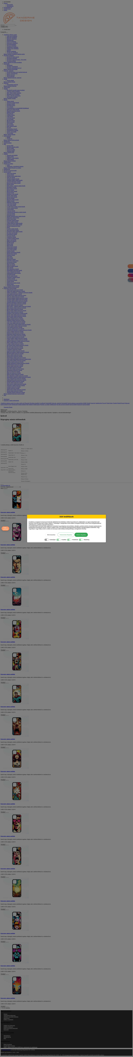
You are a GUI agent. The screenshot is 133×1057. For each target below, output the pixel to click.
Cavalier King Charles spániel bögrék (16, 206)
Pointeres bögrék (11, 255)
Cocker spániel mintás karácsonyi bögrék (17, 326)
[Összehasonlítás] (8, 553)
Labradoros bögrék (11, 237)
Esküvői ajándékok (11, 41)
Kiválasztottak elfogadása (66, 534)
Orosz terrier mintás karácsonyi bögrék (16, 360)
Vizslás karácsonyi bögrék (13, 388)
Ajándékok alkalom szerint (10, 34)
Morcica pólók (10, 148)
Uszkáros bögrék (11, 278)
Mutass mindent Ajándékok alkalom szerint (14, 54)
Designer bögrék (11, 104)
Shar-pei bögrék (11, 263)
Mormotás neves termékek (13, 94)
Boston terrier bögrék (12, 197)
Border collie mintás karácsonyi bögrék (16, 314)
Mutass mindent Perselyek (10, 86)
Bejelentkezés (10, 6)
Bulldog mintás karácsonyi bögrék (15, 319)
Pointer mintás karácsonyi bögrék (15, 366)
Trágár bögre (7, 87)
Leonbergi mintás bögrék (13, 238)
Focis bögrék (10, 106)
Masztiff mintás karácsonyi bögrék (15, 353)
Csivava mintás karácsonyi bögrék (15, 331)
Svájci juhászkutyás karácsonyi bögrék (16, 378)
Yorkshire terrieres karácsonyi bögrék (16, 392)
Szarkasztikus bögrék (12, 129)
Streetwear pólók (11, 149)
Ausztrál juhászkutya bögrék (14, 181)
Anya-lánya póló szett (19, 403)
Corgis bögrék (10, 209)
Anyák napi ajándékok (12, 52)
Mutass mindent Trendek (10, 98)
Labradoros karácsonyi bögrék (14, 349)
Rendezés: (3, 487)
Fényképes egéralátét (12, 58)
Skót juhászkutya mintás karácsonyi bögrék (17, 375)
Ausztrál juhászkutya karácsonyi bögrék (16, 302)
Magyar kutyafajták (11, 240)
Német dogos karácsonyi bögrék (14, 356)
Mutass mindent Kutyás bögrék (11, 287)
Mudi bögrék (10, 245)
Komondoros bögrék (12, 234)
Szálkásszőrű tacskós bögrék (14, 273)
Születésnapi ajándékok (12, 47)
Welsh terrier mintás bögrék (13, 283)
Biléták (8, 137)
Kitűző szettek (10, 156)
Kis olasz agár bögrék (12, 233)
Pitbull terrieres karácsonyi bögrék (15, 364)
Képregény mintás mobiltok (8, 512)
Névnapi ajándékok (11, 45)
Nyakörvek (9, 138)
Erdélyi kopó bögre (11, 219)
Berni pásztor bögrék (12, 188)
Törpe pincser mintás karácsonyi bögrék (16, 384)
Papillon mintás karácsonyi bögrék (15, 362)
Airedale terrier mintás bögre (14, 176)
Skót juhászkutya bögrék (13, 269)
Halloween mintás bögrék (13, 109)
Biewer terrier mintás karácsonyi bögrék (16, 310)
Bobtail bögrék (10, 192)
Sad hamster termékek (12, 97)
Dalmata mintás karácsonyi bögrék (15, 332)
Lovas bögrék (10, 119)
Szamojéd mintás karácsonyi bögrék (15, 381)
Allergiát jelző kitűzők (12, 155)
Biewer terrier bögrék (12, 191)
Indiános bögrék (11, 112)
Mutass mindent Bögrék (9, 134)
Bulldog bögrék (10, 201)
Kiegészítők (6, 63)
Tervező (104, 403)
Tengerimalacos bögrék (12, 130)
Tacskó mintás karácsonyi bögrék (15, 382)
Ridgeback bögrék (11, 259)
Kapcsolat (6, 1029)
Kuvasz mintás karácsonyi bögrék (15, 348)
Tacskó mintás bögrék (12, 276)
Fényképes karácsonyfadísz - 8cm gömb (16, 59)
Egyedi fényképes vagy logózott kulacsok (17, 72)
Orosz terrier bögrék (12, 249)
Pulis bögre (9, 256)
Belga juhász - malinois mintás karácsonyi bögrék (19, 306)
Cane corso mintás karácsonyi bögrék (16, 323)
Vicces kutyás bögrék (12, 280)
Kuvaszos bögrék (11, 235)
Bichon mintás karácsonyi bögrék (15, 309)
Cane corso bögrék (11, 205)
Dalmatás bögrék (11, 215)
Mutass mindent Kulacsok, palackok (12, 77)
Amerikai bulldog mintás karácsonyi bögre (17, 299)
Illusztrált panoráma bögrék (13, 111)
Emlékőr (9, 50)
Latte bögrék (10, 116)
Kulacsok (127, 403)
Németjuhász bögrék (12, 248)
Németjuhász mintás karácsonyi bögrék (16, 357)
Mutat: (2, 488)
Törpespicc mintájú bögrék (13, 277)
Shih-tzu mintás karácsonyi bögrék (15, 374)
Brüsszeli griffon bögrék (13, 199)
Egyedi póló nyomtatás (9, 1045)
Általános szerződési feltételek (11, 1016)
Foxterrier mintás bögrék (13, 220)
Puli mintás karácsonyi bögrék (14, 367)
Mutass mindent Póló (9, 152)
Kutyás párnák (10, 80)
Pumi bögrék (10, 258)
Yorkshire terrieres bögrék (13, 285)
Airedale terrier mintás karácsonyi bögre (16, 295)
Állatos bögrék (10, 101)
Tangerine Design (8, 407)
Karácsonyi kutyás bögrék (10, 288)
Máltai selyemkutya (11, 241)
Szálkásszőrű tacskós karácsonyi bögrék (16, 380)
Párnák (5, 79)
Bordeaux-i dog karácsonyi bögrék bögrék (17, 313)
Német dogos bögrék (12, 246)
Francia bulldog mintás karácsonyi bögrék (17, 338)
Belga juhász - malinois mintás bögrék (16, 185)
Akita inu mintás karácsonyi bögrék (15, 296)
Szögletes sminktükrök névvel (14, 68)
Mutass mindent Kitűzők (10, 161)
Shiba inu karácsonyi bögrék (14, 373)
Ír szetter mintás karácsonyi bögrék (15, 344)
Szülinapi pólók (10, 151)
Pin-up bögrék (10, 124)
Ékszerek (27, 403)
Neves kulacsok (10, 76)
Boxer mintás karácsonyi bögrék (14, 317)
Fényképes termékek (9, 55)
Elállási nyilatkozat (8, 1027)
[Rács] (2, 484)
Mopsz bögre (10, 244)
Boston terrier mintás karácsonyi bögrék (16, 316)
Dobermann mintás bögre (13, 217)
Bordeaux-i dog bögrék (12, 194)
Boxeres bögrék (10, 198)
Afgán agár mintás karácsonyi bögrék (16, 291)
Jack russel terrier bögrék (13, 230)
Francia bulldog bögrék (12, 222)
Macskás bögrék (11, 120)
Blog (5, 395)
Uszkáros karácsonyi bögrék (14, 387)
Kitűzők (6, 154)
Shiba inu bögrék (11, 265)
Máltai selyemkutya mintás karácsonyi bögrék (18, 352)
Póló (5, 144)
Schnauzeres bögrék (12, 262)
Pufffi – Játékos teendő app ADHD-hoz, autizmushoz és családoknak (20, 1047)
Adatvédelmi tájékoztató (9, 1015)
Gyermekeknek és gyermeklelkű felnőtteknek (18, 108)
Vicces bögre (10, 133)
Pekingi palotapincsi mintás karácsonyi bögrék (18, 363)
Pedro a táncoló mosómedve (13, 95)
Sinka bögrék (10, 267)
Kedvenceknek (7, 136)
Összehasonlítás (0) (5, 485)
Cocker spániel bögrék (12, 208)
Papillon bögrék (10, 251)
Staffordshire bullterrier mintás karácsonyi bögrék (19, 377)
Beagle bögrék (10, 184)
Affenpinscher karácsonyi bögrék (15, 289)
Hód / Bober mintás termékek (14, 93)
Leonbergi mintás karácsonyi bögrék (15, 350)
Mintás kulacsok (11, 75)
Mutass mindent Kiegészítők (10, 69)
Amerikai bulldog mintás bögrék (14, 180)
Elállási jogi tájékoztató (9, 1025)
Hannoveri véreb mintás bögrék (14, 224)
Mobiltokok (9, 65)
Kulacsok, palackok (8, 70)
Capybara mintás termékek (13, 91)
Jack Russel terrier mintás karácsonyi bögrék (17, 345)
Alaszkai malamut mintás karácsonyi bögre (17, 298)
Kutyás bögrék (7, 172)
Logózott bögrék (11, 118)
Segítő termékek (8, 142)
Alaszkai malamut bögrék (13, 179)
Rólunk (5, 1014)
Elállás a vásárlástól (8, 1019)
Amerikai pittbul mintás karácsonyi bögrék (17, 301)
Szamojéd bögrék (11, 274)
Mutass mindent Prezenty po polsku (12, 167)
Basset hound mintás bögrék (13, 183)
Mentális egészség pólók (13, 147)
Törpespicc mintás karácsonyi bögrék (16, 385)
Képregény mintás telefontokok (11, 400)
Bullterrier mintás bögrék (13, 202)
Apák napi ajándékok (12, 36)
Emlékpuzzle (7, 169)
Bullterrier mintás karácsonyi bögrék (15, 320)
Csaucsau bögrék (11, 210)
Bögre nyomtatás (8, 1044)
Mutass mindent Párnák (9, 81)
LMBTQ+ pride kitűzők (13, 158)
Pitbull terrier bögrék (12, 253)
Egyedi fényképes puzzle (13, 57)
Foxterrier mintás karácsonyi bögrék (15, 337)
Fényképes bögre (11, 105)
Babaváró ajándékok (12, 37)
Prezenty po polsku (8, 163)
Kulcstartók (64, 403)
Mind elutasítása (51, 534)
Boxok (123, 403)
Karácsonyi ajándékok (12, 43)
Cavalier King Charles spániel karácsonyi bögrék (19, 324)
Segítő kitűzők (10, 159)
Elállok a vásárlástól (5, 528)
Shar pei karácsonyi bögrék (13, 371)
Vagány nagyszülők (11, 131)
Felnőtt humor (7, 162)
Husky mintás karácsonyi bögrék (15, 342)
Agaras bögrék (10, 174)
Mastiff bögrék (10, 242)
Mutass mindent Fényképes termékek (13, 62)
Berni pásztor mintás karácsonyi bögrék (16, 307)
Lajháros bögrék (11, 115)
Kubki (8, 165)
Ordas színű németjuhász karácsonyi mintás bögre (19, 359)
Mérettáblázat (7, 1035)
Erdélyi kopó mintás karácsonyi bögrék (16, 335)
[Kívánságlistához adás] (6, 553)
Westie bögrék (10, 284)
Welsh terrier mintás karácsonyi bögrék (16, 389)
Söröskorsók (7, 141)
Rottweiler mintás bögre (12, 260)
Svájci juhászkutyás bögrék (13, 271)
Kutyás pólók (10, 145)
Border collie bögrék (12, 195)
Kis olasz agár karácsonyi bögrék (15, 346)
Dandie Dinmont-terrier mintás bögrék (16, 216)
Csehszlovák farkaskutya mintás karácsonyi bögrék (19, 330)
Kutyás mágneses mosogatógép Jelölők (76, 403)
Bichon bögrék (10, 190)
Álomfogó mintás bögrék (13, 102)
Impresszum (7, 1018)
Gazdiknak (42, 403)
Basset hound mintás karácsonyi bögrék (16, 303)
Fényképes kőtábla (11, 61)
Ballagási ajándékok (12, 39)
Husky (8, 227)
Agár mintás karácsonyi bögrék (14, 294)
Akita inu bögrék (11, 177)
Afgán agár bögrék (11, 173)
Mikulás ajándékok (11, 51)
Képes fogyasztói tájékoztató (11, 1028)
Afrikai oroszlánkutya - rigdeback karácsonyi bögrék (19, 292)
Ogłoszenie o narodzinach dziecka (15, 166)
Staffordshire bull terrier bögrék (14, 270)
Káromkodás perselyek (12, 84)
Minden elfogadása (81, 534)
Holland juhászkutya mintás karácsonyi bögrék (18, 341)
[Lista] (1, 484)
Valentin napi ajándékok (12, 48)
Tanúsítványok (7, 1037)
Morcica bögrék (10, 122)
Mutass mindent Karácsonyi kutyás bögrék (14, 393)
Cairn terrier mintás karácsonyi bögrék (16, 321)
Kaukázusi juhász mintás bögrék (14, 231)
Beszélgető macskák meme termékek (16, 90)
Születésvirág (98, 403)
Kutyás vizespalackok (12, 73)
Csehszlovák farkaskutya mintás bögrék (16, 212)
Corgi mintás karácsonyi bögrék (14, 327)
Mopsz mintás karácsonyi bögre (14, 355)
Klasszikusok (10, 113)
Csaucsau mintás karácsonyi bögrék (15, 328)
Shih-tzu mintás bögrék (12, 266)
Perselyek (6, 83)
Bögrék (5, 100)
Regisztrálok (10, 4)
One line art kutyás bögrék (10, 170)
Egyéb (9, 404)
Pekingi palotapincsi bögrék (13, 252)
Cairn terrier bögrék (11, 203)
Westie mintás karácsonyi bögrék (15, 391)
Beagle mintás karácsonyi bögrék (15, 305)
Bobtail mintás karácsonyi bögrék (15, 312)
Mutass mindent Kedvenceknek (11, 140)
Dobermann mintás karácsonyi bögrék (16, 334)
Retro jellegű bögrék (12, 126)
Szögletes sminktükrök (12, 66)
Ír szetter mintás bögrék (12, 228)
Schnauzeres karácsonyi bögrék (14, 370)
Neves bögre (10, 123)
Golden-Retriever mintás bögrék (14, 223)
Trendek (6, 88)
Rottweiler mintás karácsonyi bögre (15, 368)
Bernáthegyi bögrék (11, 187)
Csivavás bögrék (11, 213)
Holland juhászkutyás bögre (13, 226)
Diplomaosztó (10, 40)
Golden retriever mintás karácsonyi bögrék (17, 339)
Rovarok (9, 127)
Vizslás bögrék (10, 281)
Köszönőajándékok (11, 44)
